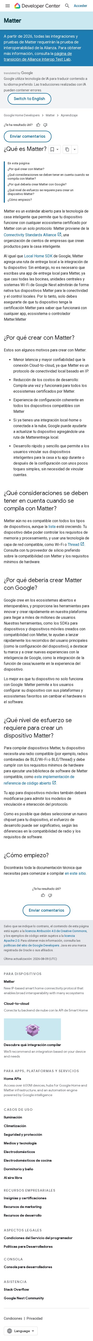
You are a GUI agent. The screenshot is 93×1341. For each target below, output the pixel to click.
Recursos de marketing (22, 1207)
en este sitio (75, 873)
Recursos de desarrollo (22, 1215)
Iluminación (13, 1117)
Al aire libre (13, 1178)
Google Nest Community (24, 1298)
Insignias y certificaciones (25, 1198)
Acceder (80, 6)
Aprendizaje (69, 115)
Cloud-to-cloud (16, 1003)
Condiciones (13, 1318)
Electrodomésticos (19, 1152)
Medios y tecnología (20, 1143)
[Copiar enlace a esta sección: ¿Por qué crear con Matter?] (79, 338)
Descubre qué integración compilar (32, 1045)
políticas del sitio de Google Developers (31, 945)
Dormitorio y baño (18, 1169)
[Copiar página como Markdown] (67, 149)
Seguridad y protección (23, 1134)
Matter (12, 20)
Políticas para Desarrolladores (28, 1246)
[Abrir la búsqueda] (67, 6)
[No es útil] (45, 125)
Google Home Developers (22, 115)
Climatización (15, 1126)
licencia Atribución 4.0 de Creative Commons (56, 931)
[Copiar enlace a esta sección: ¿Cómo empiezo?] (53, 856)
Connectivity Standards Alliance (30, 235)
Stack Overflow (16, 1289)
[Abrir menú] (7, 6)
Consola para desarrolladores (28, 1267)
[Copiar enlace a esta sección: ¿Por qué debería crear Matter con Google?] (42, 588)
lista (52, 526)
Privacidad (34, 1318)
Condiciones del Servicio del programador (38, 1238)
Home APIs (12, 1078)
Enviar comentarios (27, 136)
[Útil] (38, 125)
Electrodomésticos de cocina (28, 1160)
